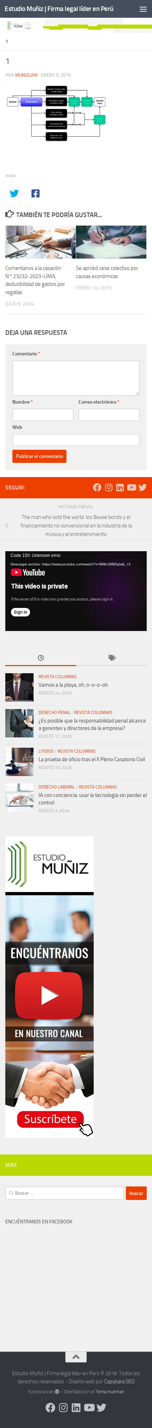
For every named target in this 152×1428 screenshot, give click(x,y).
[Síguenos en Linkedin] (120, 487)
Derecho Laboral (57, 787)
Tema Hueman (109, 1391)
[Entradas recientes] (40, 658)
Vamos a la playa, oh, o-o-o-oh (73, 685)
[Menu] (143, 9)
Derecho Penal (54, 712)
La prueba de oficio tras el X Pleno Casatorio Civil (92, 759)
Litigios (46, 751)
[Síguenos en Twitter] (142, 487)
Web (17, 427)
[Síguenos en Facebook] (97, 487)
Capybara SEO (119, 1381)
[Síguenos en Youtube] (131, 487)
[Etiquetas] (111, 658)
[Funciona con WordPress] (57, 1391)
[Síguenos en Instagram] (108, 487)
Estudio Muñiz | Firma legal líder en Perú (59, 9)
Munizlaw (26, 75)
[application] (76, 591)
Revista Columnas (58, 676)
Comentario (26, 354)
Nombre (22, 402)
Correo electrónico (98, 402)
